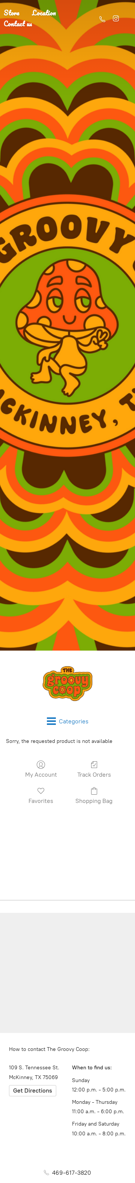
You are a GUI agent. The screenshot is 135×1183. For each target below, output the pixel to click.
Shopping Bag (93, 800)
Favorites (40, 800)
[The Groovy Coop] (67, 684)
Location (44, 13)
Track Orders (94, 774)
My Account (41, 774)
